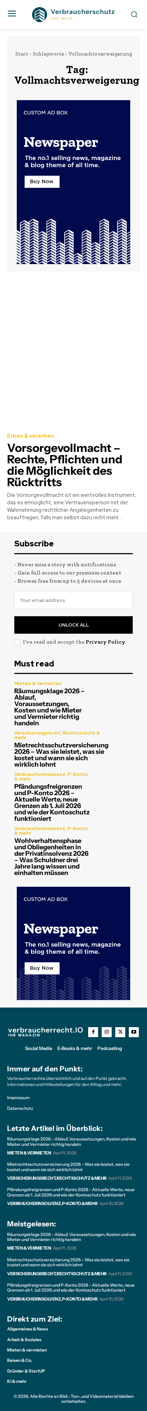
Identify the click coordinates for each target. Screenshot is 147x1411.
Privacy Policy (105, 642)
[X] (120, 1032)
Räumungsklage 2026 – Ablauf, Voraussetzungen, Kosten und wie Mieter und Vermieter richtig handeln (49, 707)
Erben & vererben (30, 436)
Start (21, 54)
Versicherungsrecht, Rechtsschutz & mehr (57, 735)
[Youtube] (134, 1032)
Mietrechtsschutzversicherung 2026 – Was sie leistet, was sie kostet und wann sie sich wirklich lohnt (61, 754)
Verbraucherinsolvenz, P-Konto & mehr (51, 776)
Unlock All (74, 625)
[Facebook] (93, 1032)
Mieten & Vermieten (38, 683)
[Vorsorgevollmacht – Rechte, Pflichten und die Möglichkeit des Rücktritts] (73, 351)
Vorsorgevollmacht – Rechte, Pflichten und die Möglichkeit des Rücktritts (64, 465)
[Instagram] (107, 1032)
